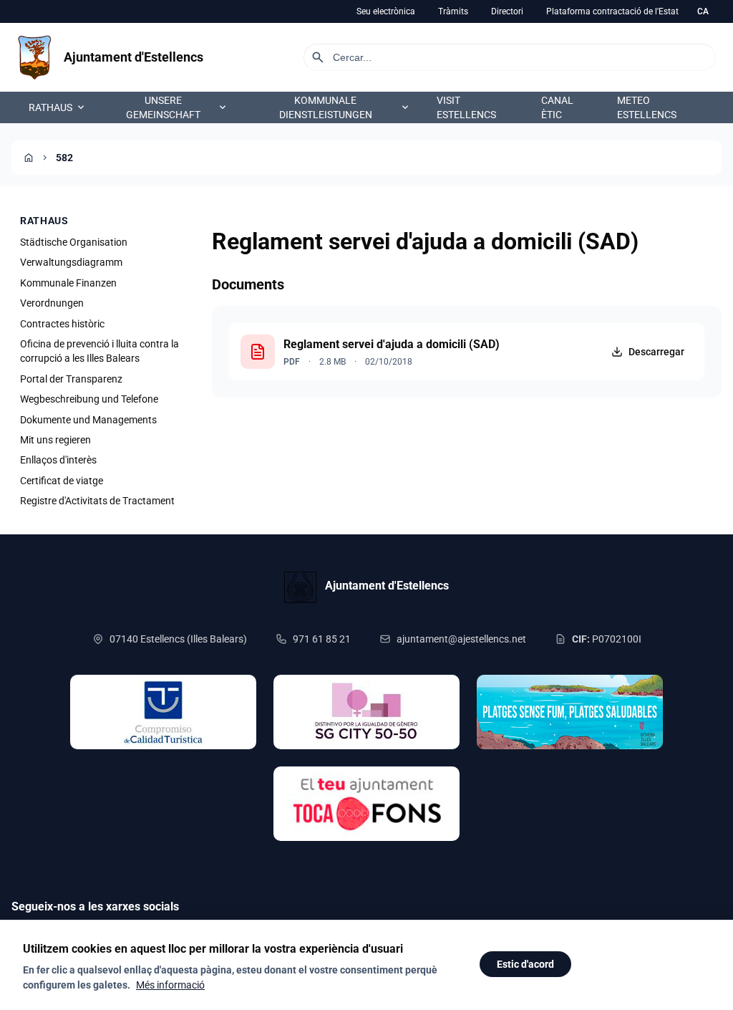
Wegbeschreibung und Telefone (89, 399)
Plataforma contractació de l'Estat (612, 11)
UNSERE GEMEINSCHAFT (177, 107)
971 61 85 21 (322, 639)
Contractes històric (62, 324)
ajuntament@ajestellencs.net (461, 639)
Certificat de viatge (61, 480)
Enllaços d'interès (58, 460)
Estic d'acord (525, 964)
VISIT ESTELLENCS (466, 107)
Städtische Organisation (73, 242)
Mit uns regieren (55, 440)
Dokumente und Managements (88, 419)
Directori (507, 11)
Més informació (170, 985)
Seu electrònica (385, 11)
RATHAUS (58, 107)
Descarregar (656, 351)
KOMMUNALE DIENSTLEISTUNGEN (345, 107)
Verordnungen (52, 303)
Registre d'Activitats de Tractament (97, 500)
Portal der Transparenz (71, 379)
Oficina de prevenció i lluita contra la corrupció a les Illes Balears (99, 351)
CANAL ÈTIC (557, 107)
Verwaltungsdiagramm (71, 262)
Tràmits (453, 11)
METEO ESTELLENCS (646, 107)
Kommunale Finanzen (68, 283)
